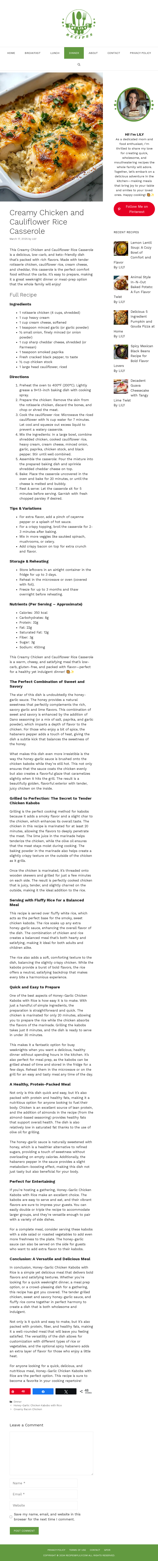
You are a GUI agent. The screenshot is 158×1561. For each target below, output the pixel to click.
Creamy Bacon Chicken (28, 1409)
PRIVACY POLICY (140, 52)
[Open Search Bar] (79, 64)
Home (11, 52)
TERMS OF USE (77, 1550)
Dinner (74, 52)
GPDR (107, 1550)
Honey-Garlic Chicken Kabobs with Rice (38, 1405)
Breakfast (33, 52)
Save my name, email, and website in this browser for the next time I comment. (47, 1516)
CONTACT (95, 1550)
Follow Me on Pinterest (137, 209)
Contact (114, 52)
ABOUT (93, 52)
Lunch (54, 52)
